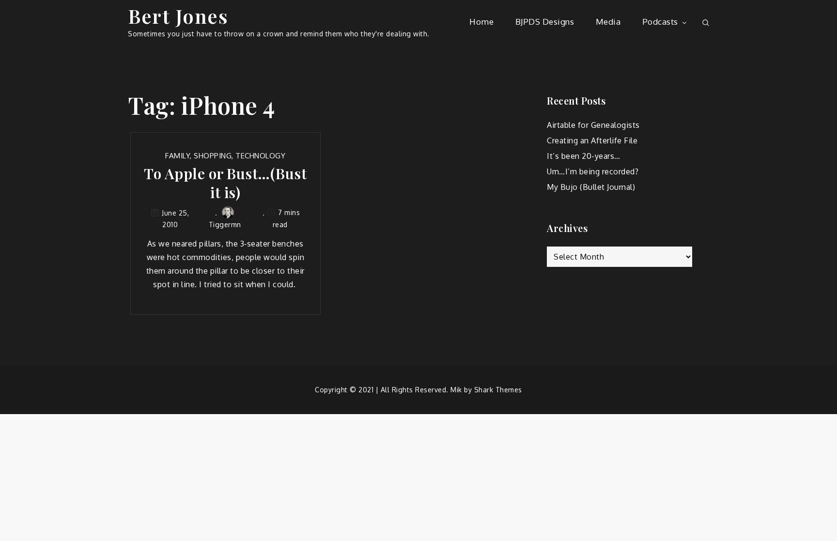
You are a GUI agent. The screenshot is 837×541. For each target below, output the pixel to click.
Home (481, 21)
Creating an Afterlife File (592, 140)
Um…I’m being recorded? (592, 171)
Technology (260, 155)
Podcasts (660, 21)
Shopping (213, 155)
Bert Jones (178, 16)
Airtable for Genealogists (593, 125)
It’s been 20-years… (583, 156)
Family (177, 155)
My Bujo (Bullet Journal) (591, 187)
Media (608, 21)
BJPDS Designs (544, 21)
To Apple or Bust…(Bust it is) (225, 183)
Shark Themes (498, 390)
